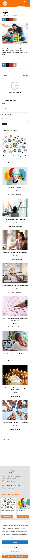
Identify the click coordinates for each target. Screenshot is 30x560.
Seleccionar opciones (15, 163)
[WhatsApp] (14, 19)
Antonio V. (4, 75)
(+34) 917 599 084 (10, 482)
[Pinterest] (11, 19)
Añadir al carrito (15, 396)
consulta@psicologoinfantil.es (12, 485)
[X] (7, 19)
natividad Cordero (7, 15)
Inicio (3, 9)
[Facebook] (3, 19)
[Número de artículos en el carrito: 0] (3, 446)
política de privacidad (21, 122)
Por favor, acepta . (15, 122)
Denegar (15, 547)
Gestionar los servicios (15, 537)
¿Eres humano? (6, 115)
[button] (27, 522)
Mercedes (25, 75)
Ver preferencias (15, 551)
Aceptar (15, 542)
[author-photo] (15, 89)
